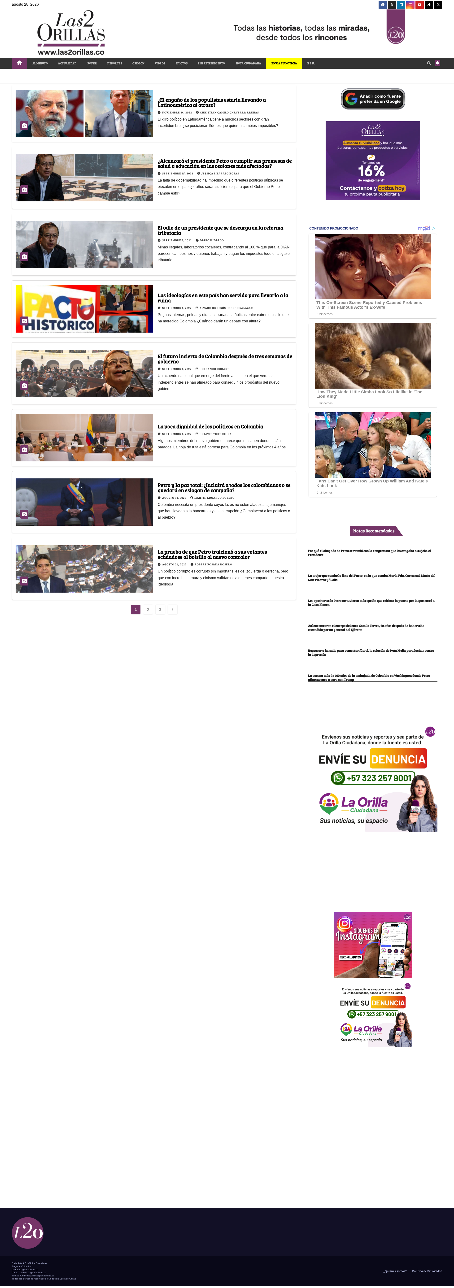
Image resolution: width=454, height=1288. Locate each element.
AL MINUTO (40, 63)
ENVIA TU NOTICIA (284, 63)
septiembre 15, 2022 (178, 173)
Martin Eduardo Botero (214, 497)
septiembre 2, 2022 (177, 240)
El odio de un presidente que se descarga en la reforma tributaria (220, 230)
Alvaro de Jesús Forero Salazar (226, 308)
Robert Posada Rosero (213, 564)
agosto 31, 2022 (174, 497)
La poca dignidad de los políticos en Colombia (210, 426)
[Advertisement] (372, 869)
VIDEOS (160, 63)
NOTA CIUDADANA (248, 63)
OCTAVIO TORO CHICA (216, 434)
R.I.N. (311, 63)
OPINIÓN (138, 63)
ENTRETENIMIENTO (211, 63)
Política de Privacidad (426, 1271)
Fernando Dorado (215, 369)
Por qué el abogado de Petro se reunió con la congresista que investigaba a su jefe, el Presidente (369, 552)
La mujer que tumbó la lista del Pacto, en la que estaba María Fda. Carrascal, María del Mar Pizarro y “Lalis (371, 577)
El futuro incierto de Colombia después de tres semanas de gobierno (225, 358)
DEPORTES (114, 63)
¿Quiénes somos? (395, 1271)
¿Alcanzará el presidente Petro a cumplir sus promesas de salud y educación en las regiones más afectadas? (225, 163)
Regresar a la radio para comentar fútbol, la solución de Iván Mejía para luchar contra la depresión (371, 652)
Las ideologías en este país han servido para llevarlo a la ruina (223, 297)
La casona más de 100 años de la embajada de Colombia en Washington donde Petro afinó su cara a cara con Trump (369, 677)
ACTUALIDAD (67, 63)
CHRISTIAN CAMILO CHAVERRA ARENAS (229, 112)
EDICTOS (182, 63)
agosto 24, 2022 (174, 564)
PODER (92, 63)
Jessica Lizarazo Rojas (220, 173)
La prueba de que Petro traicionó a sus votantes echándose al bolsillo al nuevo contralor (212, 554)
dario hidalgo (212, 240)
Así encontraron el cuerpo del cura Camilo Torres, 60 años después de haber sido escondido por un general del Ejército (366, 627)
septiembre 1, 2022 (177, 308)
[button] (429, 63)
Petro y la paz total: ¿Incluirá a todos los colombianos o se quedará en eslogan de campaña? (224, 487)
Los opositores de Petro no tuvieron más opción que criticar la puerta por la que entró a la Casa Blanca (371, 602)
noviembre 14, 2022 (177, 112)
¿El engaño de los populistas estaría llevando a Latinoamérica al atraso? (212, 102)
